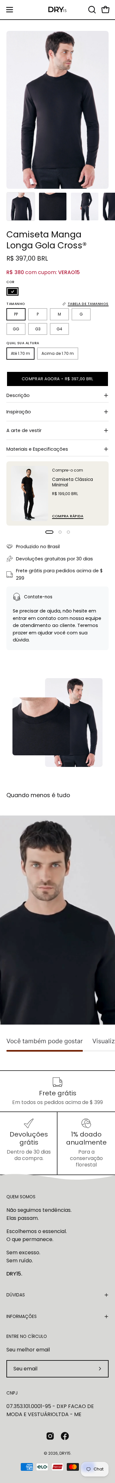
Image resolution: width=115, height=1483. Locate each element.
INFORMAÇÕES (21, 1316)
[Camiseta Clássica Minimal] (29, 493)
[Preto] (12, 291)
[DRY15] (57, 9)
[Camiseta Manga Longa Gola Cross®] (20, 206)
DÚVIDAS (15, 1295)
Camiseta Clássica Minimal (72, 482)
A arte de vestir (24, 430)
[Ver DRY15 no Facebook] (65, 1436)
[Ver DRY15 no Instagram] (50, 1436)
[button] (91, 9)
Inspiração (18, 412)
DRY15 (65, 1453)
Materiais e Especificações (37, 449)
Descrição (18, 395)
